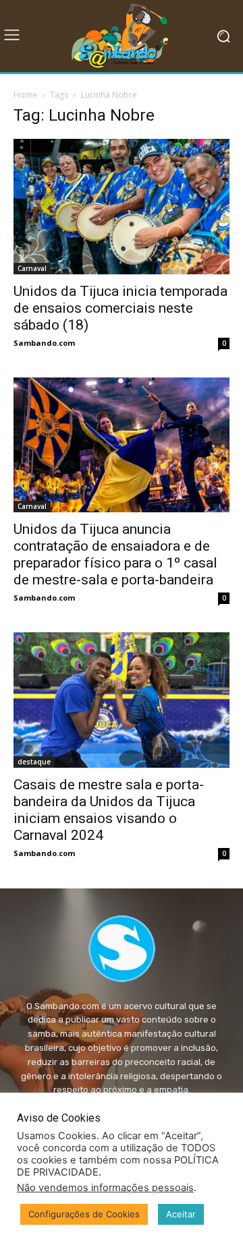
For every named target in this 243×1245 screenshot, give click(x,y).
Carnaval (32, 268)
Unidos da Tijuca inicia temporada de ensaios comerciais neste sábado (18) (120, 308)
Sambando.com (44, 343)
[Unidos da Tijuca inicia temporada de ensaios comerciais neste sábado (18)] (122, 206)
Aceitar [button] (181, 1214)
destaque (34, 761)
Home (25, 94)
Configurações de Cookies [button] (84, 1214)
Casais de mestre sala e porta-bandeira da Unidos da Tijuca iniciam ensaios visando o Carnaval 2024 (109, 810)
